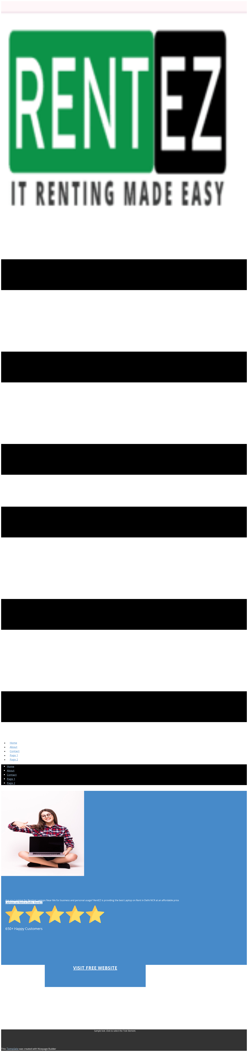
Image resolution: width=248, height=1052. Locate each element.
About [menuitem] (13, 747)
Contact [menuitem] (15, 751)
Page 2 (11, 783)
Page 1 (11, 779)
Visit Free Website (95, 968)
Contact (12, 774)
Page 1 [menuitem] (14, 755)
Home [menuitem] (13, 743)
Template (12, 1048)
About (10, 770)
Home (10, 766)
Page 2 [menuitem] (14, 759)
